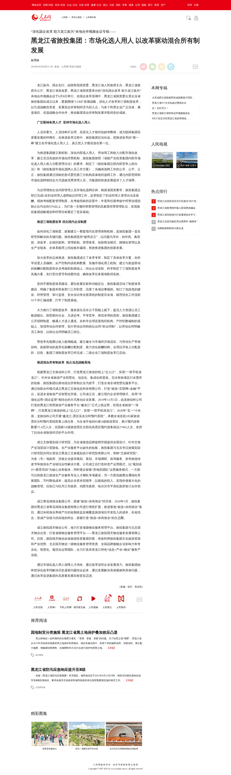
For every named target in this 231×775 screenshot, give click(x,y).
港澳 (131, 5)
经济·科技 (60, 5)
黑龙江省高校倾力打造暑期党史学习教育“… (180, 214)
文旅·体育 (84, 5)
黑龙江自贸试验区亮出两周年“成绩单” (177, 221)
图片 (150, 5)
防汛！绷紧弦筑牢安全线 (87, 749)
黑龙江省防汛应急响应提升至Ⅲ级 (58, 669)
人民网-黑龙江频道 (71, 66)
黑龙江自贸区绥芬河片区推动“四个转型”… (179, 201)
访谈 (111, 5)
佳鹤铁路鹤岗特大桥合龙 (170, 228)
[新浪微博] (143, 66)
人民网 (64, 17)
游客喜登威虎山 (49, 749)
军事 (124, 5)
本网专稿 (159, 88)
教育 (156, 5)
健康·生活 (96, 5)
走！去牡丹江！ (160, 108)
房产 (163, 5)
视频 (144, 5)
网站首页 (36, 5)
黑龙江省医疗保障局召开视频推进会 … (172, 113)
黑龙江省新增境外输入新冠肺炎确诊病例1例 (180, 208)
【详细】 (111, 648)
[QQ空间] (161, 66)
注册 (196, 5)
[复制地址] (171, 66)
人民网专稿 (91, 17)
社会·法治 (72, 5)
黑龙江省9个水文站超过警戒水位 (169, 103)
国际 (118, 5)
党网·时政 (48, 5)
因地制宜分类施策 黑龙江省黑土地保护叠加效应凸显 (74, 632)
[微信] (152, 66)
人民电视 (159, 144)
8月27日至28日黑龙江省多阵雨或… (170, 118)
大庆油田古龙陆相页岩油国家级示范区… (173, 97)
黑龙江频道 (77, 17)
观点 (105, 5)
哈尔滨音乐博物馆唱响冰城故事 (124, 749)
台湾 (137, 5)
